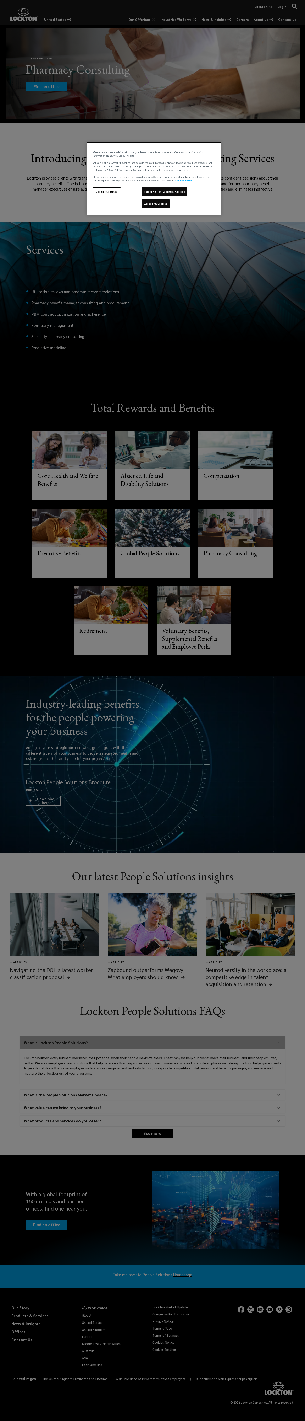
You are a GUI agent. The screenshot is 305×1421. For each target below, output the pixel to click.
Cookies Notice (184, 180)
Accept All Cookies (155, 203)
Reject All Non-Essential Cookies (164, 191)
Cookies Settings (106, 191)
